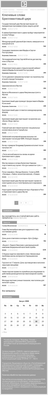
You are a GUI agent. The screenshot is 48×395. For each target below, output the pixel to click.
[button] (44, 4)
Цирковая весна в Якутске (12, 86)
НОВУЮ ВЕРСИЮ (20, 218)
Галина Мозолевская (9, 226)
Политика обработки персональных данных (19, 375)
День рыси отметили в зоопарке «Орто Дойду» (20, 238)
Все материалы (8, 291)
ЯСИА (4, 29)
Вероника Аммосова (9, 55)
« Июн (4, 332)
